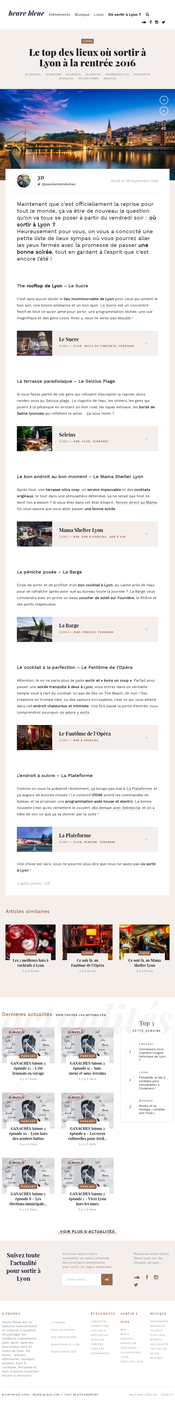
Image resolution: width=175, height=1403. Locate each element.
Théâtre (97, 1344)
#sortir (110, 78)
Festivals (98, 1330)
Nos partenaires (64, 1337)
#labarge (73, 74)
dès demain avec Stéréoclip (116, 808)
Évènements (59, 14)
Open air (97, 1339)
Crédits (167, 1394)
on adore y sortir (75, 712)
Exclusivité (159, 1344)
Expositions (100, 1326)
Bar (123, 1329)
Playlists (157, 1335)
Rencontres (159, 1321)
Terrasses (129, 1348)
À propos (58, 1322)
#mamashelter (117, 74)
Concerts (98, 1321)
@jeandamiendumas (58, 184)
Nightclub (129, 1343)
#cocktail (33, 74)
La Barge (137, 591)
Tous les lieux (132, 1361)
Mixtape (156, 1339)
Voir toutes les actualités (81, 1015)
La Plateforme (139, 788)
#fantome (54, 74)
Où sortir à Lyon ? (124, 14)
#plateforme (88, 78)
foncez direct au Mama (136, 502)
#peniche (66, 78)
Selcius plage (57, 400)
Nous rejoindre (63, 1330)
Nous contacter (63, 1352)
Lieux (99, 14)
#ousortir (142, 74)
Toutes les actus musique (158, 1354)
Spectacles (99, 1335)
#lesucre (93, 74)
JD (40, 177)
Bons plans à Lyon (65, 1344)
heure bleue (26, 13)
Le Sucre (108, 305)
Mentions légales (143, 1394)
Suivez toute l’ (23, 1266)
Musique (82, 14)
